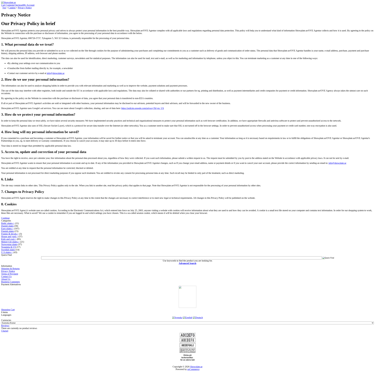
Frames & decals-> (10, 234)
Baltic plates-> (8, 223)
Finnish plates (7, 231)
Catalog (12, 7)
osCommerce (193, 369)
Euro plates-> (7, 228)
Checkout (18, 5)
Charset (4, 331)
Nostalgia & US (8, 247)
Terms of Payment (9, 274)
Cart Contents (7, 5)
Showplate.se (196, 366)
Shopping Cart (8, 309)
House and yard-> (9, 236)
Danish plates (7, 226)
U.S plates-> (7, 252)
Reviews (5, 325)
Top (4, 7)
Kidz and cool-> (8, 239)
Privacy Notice (25, 7)
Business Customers (10, 282)
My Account (28, 5)
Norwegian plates (9, 244)
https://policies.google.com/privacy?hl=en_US (142, 108)
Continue (5, 218)
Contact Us (6, 276)
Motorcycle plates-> (10, 242)
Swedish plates (8, 249)
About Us (5, 279)
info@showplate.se (55, 73)
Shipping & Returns (10, 268)
